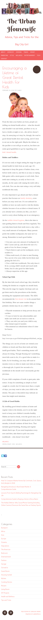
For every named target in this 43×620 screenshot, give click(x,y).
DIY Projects (5, 593)
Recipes (3, 586)
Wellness (19, 55)
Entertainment (29, 55)
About (3, 52)
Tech (38, 55)
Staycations (5, 546)
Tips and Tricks (6, 600)
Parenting (4, 55)
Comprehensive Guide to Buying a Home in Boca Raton (19, 499)
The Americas (5, 549)
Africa (3, 531)
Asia (2, 535)
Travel (26, 52)
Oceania (4, 542)
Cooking (19, 52)
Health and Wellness (8, 596)
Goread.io (4, 567)
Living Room (5, 589)
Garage (3, 564)
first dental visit (21, 299)
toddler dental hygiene (16, 220)
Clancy (19, 90)
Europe (3, 539)
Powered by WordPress (33, 614)
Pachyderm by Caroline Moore (31, 611)
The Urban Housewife (21, 25)
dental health (6, 444)
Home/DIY (10, 52)
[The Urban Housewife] (21, 8)
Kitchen (3, 578)
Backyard (4, 528)
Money (32, 52)
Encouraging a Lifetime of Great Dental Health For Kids (37, 69)
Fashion (3, 560)
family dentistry (26, 198)
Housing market (6, 575)
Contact (4, 58)
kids (13, 444)
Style (12, 55)
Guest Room (5, 571)
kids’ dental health (9, 152)
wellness (19, 444)
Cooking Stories (6, 582)
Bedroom (4, 553)
